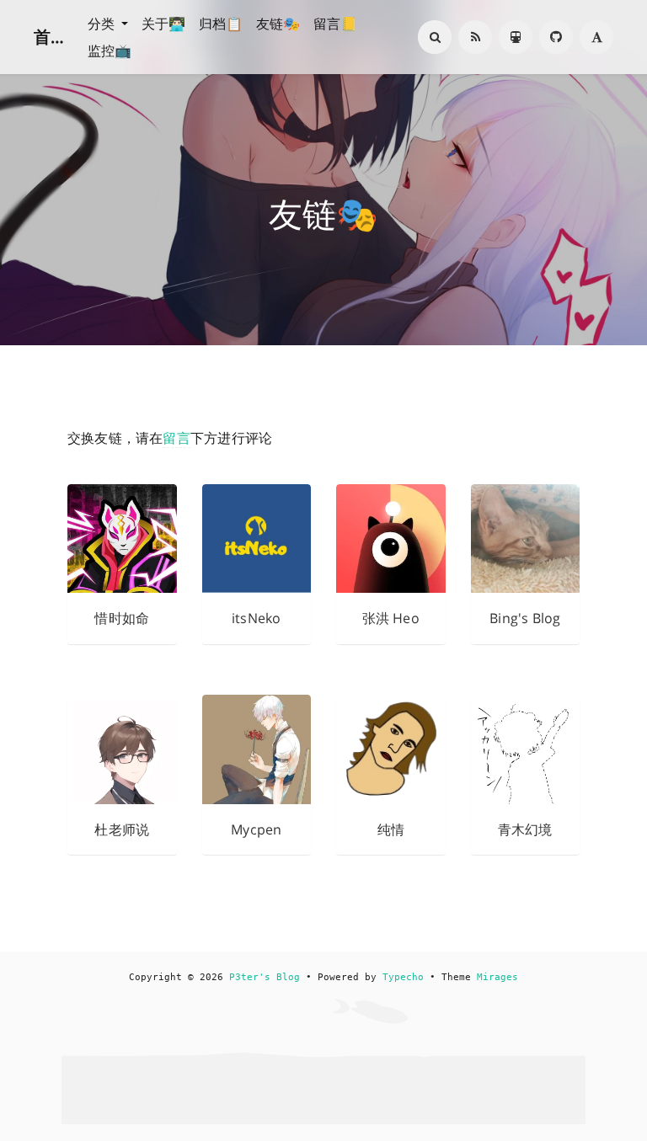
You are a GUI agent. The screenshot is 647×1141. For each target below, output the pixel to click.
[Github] (556, 37)
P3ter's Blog (264, 977)
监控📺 (109, 50)
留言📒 (335, 23)
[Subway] (515, 37)
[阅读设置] (596, 37)
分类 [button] (103, 23)
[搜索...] (435, 37)
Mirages (497, 977)
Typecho (403, 977)
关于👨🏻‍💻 (163, 23)
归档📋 (221, 23)
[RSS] (475, 37)
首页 (50, 36)
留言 (176, 438)
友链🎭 (278, 23)
